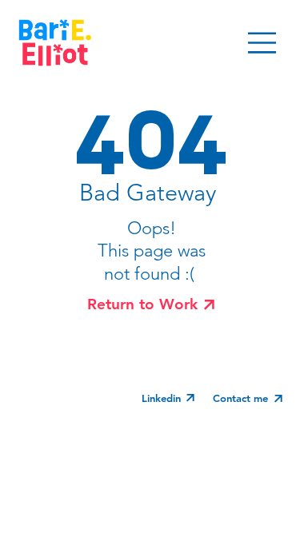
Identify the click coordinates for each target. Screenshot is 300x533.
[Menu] (263, 43)
